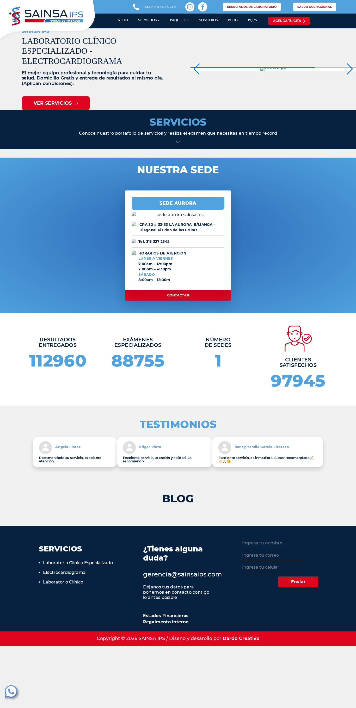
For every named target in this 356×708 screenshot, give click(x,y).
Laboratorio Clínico (63, 582)
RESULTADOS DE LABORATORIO (252, 7)
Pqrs (252, 20)
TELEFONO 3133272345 (160, 6)
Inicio (122, 20)
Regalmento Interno (165, 621)
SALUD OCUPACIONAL (314, 7)
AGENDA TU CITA (287, 21)
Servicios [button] (147, 20)
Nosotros (208, 20)
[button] (349, 69)
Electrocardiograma (64, 572)
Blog (233, 20)
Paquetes (179, 20)
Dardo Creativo (241, 638)
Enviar (298, 581)
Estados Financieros (166, 615)
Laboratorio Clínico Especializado (78, 562)
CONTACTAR (178, 295)
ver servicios (53, 103)
